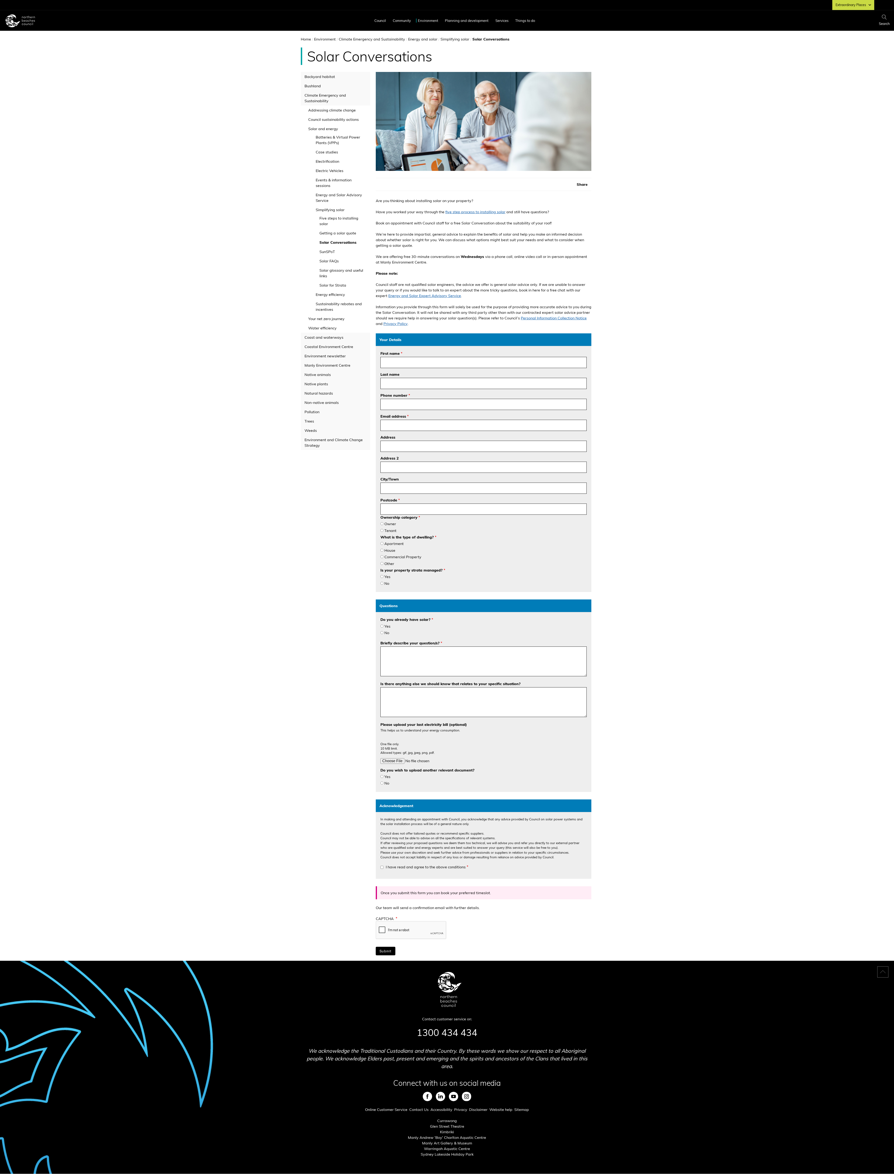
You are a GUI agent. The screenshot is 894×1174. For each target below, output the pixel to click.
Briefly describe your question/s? (410, 643)
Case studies (327, 152)
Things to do (525, 20)
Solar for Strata (332, 285)
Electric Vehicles (329, 170)
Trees (309, 421)
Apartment (394, 543)
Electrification (327, 161)
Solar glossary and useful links (341, 273)
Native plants (316, 384)
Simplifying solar (454, 39)
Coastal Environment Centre (329, 346)
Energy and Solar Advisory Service (339, 198)
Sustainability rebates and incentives (339, 306)
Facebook (427, 1096)
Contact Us (419, 1109)
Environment (428, 20)
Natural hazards (319, 393)
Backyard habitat (320, 76)
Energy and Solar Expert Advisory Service (424, 295)
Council (380, 20)
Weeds (311, 430)
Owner (390, 523)
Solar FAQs (329, 261)
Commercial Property (402, 557)
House (389, 550)
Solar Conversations (337, 242)
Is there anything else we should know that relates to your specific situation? (450, 683)
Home (306, 39)
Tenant (390, 530)
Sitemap (521, 1109)
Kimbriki (447, 1132)
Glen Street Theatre (447, 1126)
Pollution (312, 411)
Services (501, 20)
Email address (393, 416)
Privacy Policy (395, 323)
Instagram (466, 1096)
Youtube (453, 1096)
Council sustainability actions (333, 119)
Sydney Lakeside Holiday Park (447, 1154)
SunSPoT (327, 251)
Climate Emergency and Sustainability (372, 39)
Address (387, 437)
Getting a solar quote (337, 233)
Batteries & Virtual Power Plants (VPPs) (338, 140)
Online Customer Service (386, 1109)
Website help (500, 1109)
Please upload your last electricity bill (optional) (423, 724)
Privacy (460, 1109)
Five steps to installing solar (338, 221)
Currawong (447, 1120)
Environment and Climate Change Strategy (334, 442)
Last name (390, 374)
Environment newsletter (325, 356)
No (386, 583)
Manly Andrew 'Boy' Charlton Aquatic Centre (447, 1137)
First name (390, 353)
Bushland (313, 86)
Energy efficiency (330, 294)
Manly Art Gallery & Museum (447, 1143)
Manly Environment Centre (327, 365)
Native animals (318, 374)
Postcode (388, 500)
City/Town (389, 479)
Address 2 (389, 458)
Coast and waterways (324, 337)
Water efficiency (322, 328)
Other (389, 563)
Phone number (393, 395)
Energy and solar (422, 39)
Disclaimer (478, 1109)
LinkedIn (440, 1096)
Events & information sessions (334, 183)
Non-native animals (322, 402)
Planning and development (466, 20)
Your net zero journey (326, 318)
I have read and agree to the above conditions (426, 867)
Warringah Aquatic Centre (447, 1148)
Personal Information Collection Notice (554, 318)
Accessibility (441, 1109)
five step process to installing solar (475, 212)
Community (402, 20)
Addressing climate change (332, 110)
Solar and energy (323, 128)
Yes (387, 576)
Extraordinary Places (851, 5)
